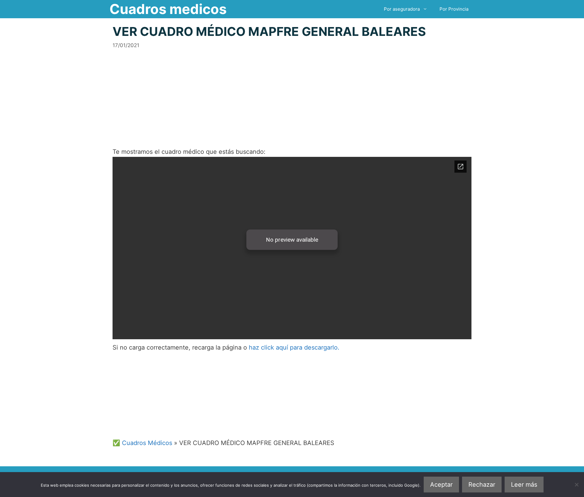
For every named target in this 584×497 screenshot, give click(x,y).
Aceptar (441, 484)
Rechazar (481, 484)
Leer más (524, 484)
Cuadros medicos (168, 9)
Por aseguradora (402, 9)
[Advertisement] (292, 91)
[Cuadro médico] (292, 248)
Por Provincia (454, 9)
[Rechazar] (576, 484)
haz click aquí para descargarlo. (294, 347)
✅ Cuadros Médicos (142, 443)
